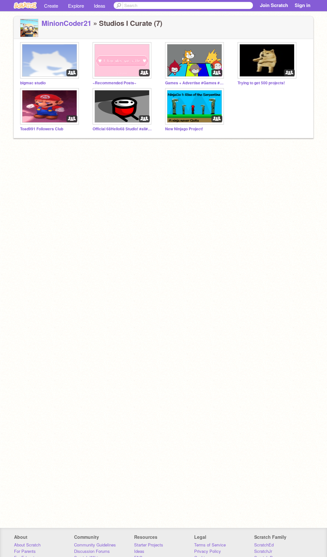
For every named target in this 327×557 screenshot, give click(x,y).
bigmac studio (33, 83)
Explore (76, 5)
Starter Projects (148, 545)
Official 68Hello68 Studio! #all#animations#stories (123, 129)
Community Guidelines (95, 545)
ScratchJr (263, 551)
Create (51, 5)
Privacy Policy (207, 551)
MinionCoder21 (66, 23)
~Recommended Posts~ (114, 83)
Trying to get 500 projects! (261, 83)
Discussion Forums (92, 551)
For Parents (25, 551)
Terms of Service (210, 545)
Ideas (99, 5)
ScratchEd (264, 545)
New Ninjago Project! (184, 129)
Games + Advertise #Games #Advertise (195, 83)
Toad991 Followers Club (41, 129)
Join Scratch (274, 5)
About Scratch (27, 545)
